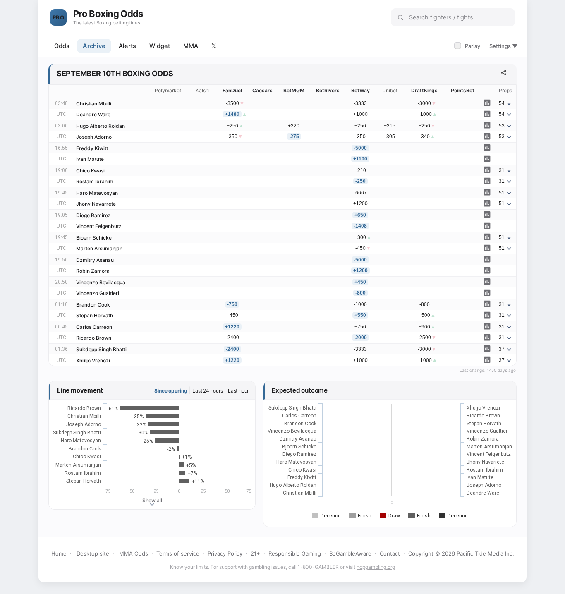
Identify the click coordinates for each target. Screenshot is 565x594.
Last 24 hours (207, 391)
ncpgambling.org (376, 567)
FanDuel (232, 90)
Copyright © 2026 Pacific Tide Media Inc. (461, 553)
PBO (58, 17)
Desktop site (93, 553)
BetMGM (293, 90)
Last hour (238, 391)
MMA (190, 46)
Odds (61, 46)
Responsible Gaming (294, 553)
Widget (159, 46)
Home (59, 553)
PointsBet (462, 90)
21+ (255, 553)
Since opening (170, 391)
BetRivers (328, 90)
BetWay (360, 90)
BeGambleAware (350, 553)
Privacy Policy (225, 553)
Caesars (262, 90)
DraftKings (424, 90)
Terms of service (177, 553)
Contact (390, 553)
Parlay (468, 46)
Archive (94, 46)
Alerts (127, 46)
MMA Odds (133, 553)
